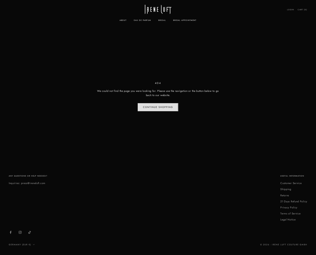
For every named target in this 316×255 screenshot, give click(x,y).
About (123, 20)
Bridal (162, 20)
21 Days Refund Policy (293, 201)
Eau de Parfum (142, 20)
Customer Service (291, 183)
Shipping (285, 189)
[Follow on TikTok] (29, 232)
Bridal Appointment (185, 20)
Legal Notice (288, 219)
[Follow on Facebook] (10, 232)
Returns (284, 195)
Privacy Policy (288, 207)
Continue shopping (158, 107)
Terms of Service (290, 213)
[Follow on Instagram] (20, 232)
